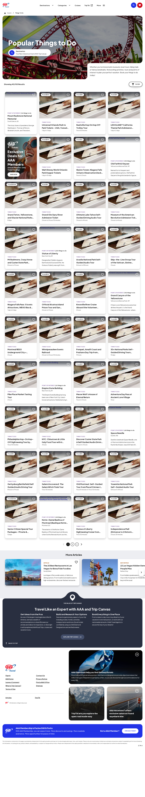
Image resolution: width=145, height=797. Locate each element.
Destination (20, 51)
